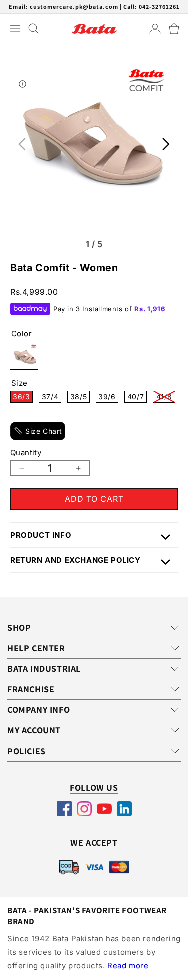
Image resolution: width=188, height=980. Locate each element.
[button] (174, 29)
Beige (24, 355)
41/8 (165, 397)
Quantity (25, 452)
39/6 (108, 397)
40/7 (137, 397)
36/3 (23, 397)
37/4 (51, 397)
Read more (127, 965)
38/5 (80, 397)
